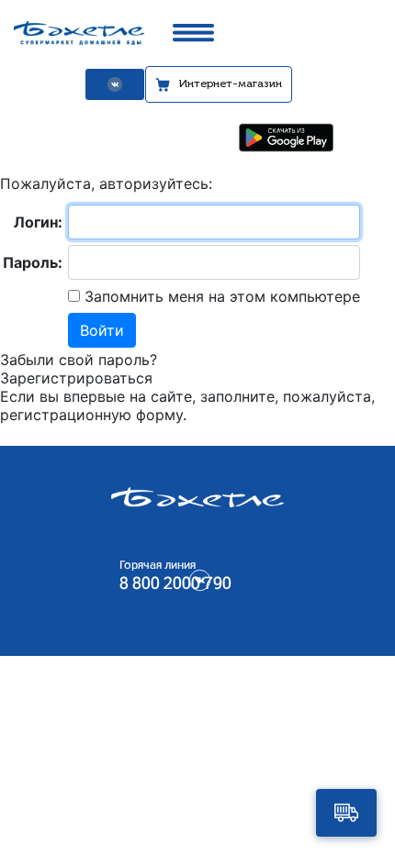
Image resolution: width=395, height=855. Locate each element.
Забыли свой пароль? (78, 359)
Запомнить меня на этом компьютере (220, 296)
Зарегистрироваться (76, 378)
